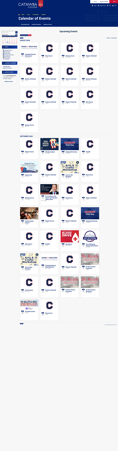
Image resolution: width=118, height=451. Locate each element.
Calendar (44, 14)
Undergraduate (6, 66)
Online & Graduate (7, 68)
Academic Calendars (36, 24)
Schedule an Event (47, 24)
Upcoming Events (25, 24)
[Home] (18, 14)
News (28, 14)
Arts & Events (36, 14)
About (23, 14)
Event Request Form (11, 75)
